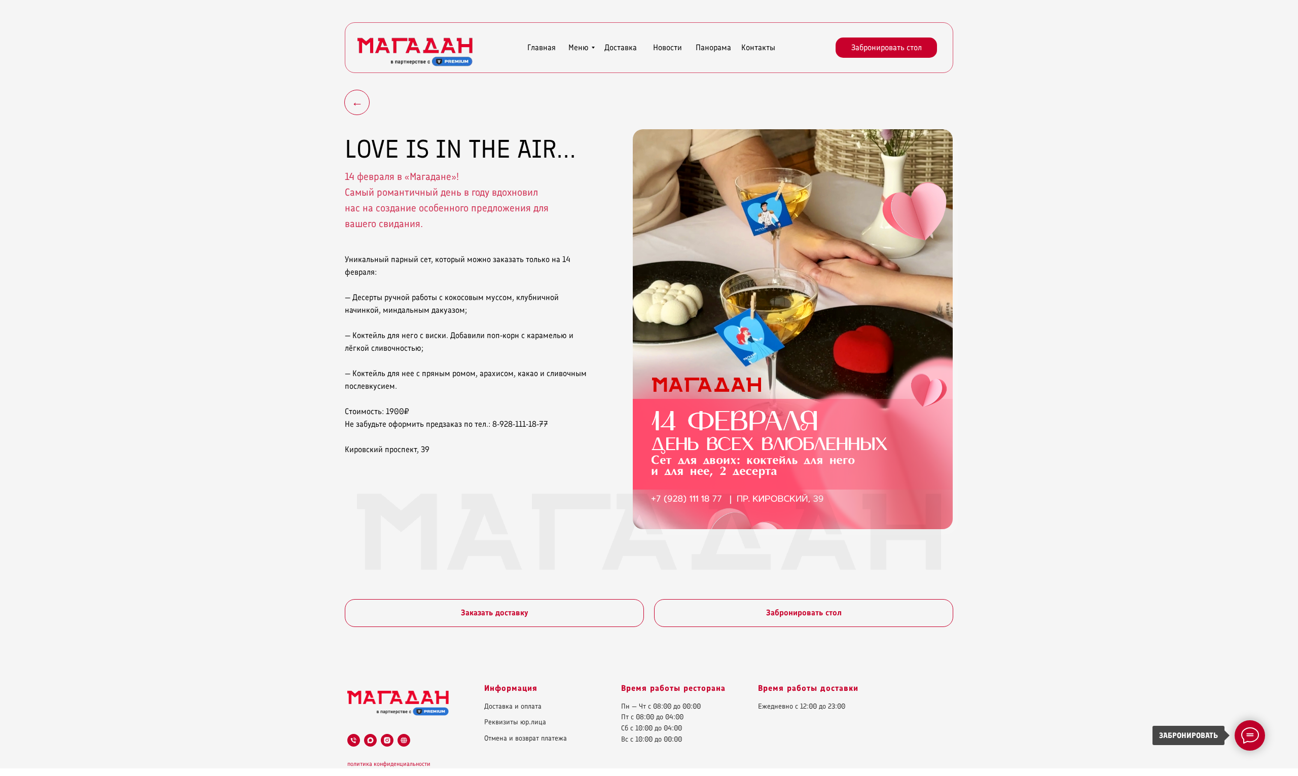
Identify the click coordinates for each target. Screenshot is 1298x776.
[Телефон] (353, 740)
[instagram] (387, 740)
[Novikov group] (404, 740)
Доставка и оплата (513, 706)
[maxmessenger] (370, 740)
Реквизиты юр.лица (515, 722)
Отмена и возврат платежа (525, 738)
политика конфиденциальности (388, 763)
